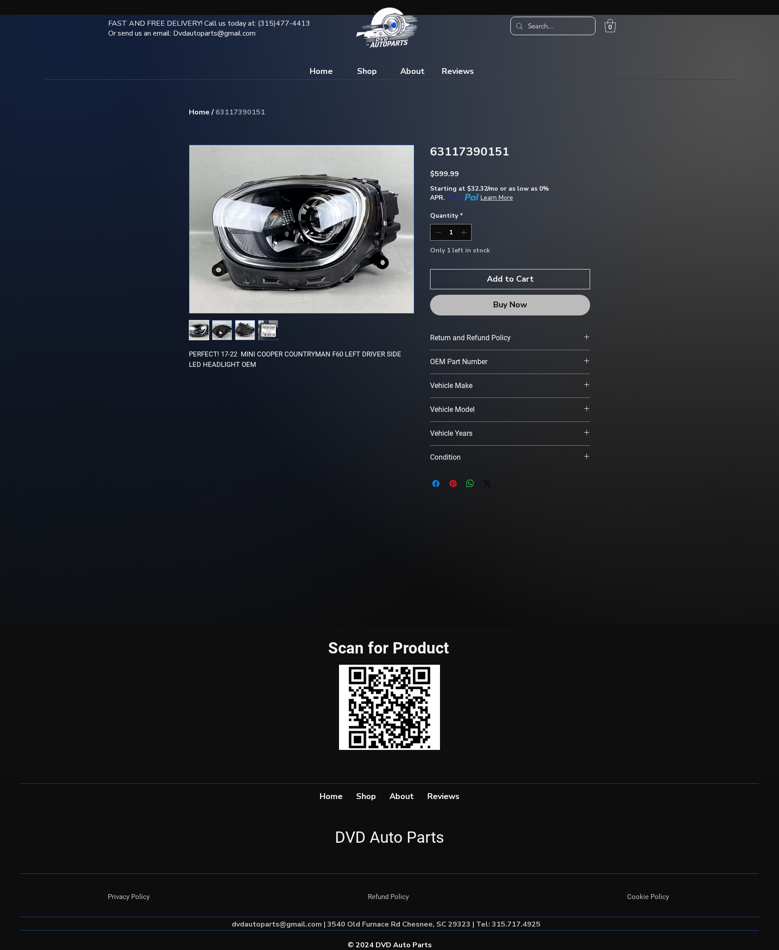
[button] (610, 25)
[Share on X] (487, 483)
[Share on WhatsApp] (470, 483)
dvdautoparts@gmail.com (277, 924)
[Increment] (464, 232)
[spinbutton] (451, 232)
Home (199, 112)
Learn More (497, 197)
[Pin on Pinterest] (453, 483)
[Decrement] (437, 232)
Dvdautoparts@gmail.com (214, 33)
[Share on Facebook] (436, 483)
